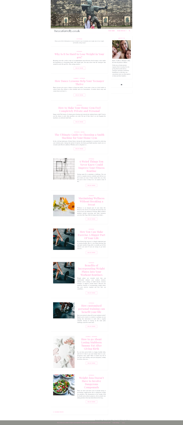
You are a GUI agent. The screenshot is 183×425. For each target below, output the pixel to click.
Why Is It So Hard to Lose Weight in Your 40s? (79, 55)
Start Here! (111, 30)
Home (83, 132)
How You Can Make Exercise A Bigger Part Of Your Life (91, 235)
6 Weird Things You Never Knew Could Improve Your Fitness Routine (91, 166)
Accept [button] (123, 422)
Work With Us (121, 30)
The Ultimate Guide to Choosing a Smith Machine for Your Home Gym (79, 136)
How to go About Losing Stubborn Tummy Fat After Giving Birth (91, 343)
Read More (79, 68)
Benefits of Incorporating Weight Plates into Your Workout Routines (91, 270)
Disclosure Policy (98, 420)
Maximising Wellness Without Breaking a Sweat (92, 201)
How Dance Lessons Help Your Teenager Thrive (79, 82)
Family (76, 78)
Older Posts (59, 412)
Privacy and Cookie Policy (108, 420)
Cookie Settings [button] (115, 422)
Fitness (79, 51)
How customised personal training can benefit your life (91, 309)
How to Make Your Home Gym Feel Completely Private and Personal (79, 109)
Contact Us (116, 420)
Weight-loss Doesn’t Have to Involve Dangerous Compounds (91, 382)
